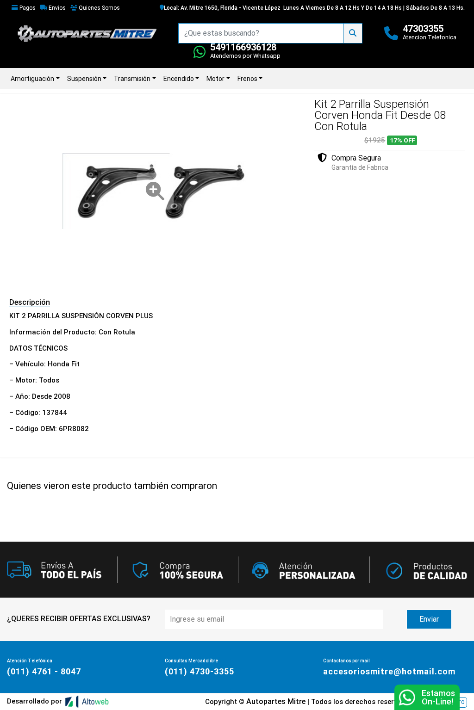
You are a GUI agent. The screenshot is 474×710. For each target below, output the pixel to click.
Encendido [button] (178, 78)
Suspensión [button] (84, 78)
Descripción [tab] (29, 302)
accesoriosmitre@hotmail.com (389, 671)
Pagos (27, 8)
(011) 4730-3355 (199, 671)
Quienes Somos (98, 8)
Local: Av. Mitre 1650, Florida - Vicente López (222, 8)
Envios (56, 8)
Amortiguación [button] (32, 78)
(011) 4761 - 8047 (44, 671)
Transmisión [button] (132, 78)
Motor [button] (215, 78)
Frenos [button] (247, 78)
